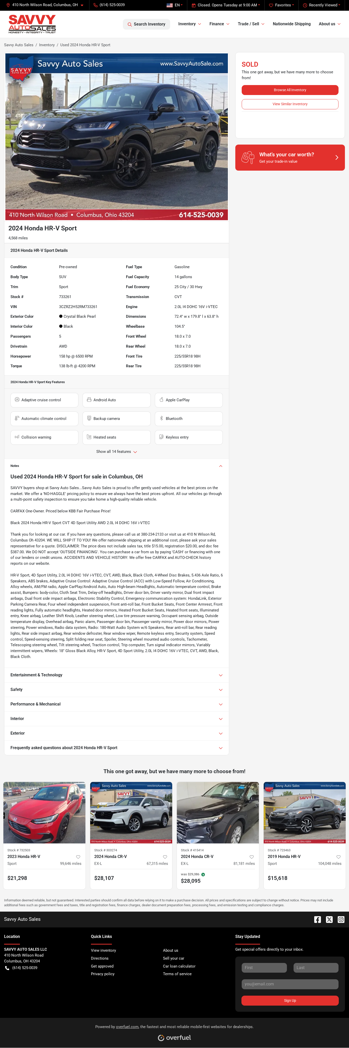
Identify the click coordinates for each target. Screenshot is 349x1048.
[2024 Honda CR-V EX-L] (131, 812)
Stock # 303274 (105, 850)
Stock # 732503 (18, 850)
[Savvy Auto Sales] (32, 24)
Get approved (102, 966)
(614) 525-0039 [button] (112, 5)
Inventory (47, 45)
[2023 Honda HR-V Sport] (44, 812)
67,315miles (157, 863)
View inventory (103, 950)
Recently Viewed (323, 5)
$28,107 (104, 878)
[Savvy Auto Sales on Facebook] (315, 919)
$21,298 (17, 878)
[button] (46, 5)
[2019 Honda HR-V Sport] (305, 812)
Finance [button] (217, 23)
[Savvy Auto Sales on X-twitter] (327, 919)
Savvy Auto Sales (18, 45)
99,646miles (71, 863)
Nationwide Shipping (292, 23)
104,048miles (330, 863)
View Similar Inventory (290, 104)
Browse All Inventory (290, 90)
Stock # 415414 (192, 850)
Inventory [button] (187, 23)
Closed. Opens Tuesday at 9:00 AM (227, 5)
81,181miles (244, 863)
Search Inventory (149, 24)
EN (177, 5)
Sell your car (173, 958)
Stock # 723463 (279, 850)
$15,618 (277, 878)
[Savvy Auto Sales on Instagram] (339, 919)
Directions (100, 958)
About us (170, 950)
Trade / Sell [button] (248, 23)
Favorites (283, 5)
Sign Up (290, 1000)
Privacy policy (102, 974)
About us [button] (327, 23)
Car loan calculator (179, 966)
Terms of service (177, 974)
